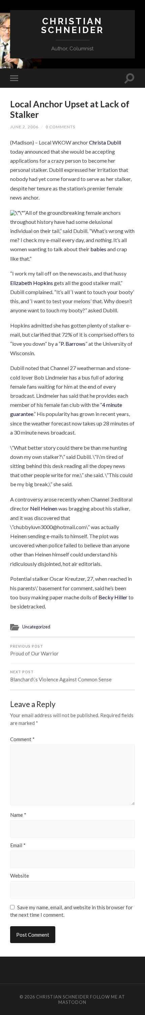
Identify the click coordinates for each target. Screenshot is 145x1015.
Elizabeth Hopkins (31, 283)
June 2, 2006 (24, 126)
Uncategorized (36, 626)
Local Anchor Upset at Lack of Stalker (69, 109)
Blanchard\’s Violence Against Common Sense (61, 676)
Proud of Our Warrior (34, 650)
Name (18, 814)
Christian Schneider (72, 25)
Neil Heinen (44, 508)
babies (98, 249)
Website (19, 875)
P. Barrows (73, 343)
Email (18, 845)
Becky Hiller (112, 597)
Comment (22, 739)
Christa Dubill (105, 142)
